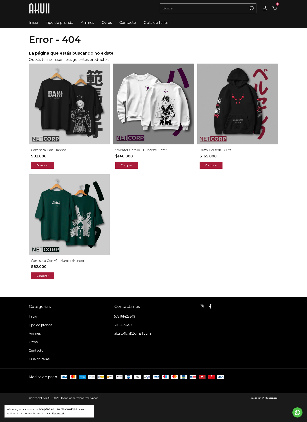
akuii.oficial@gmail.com (132, 333)
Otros (107, 22)
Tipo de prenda (59, 22)
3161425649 (123, 325)
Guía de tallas (156, 22)
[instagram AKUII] (202, 306)
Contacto (127, 22)
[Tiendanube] (264, 398)
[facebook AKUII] (210, 306)
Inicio (33, 22)
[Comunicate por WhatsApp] (297, 412)
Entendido (58, 413)
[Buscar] (251, 8)
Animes (87, 22)
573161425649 (124, 316)
